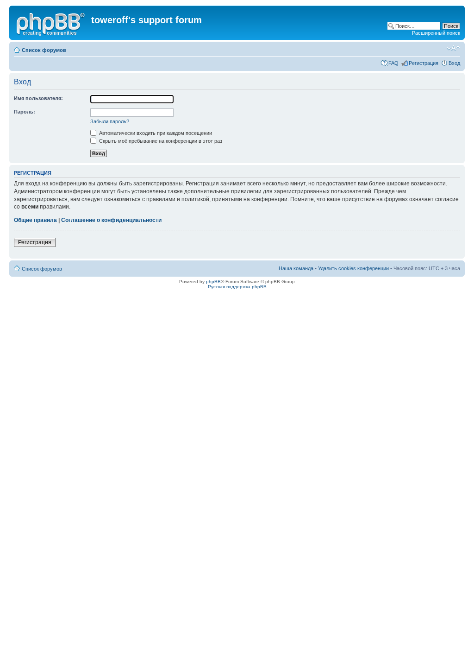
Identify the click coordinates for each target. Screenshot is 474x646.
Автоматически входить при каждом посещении (155, 133)
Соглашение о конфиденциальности (111, 220)
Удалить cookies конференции (353, 268)
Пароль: (24, 111)
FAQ (393, 63)
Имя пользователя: (38, 98)
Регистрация (423, 63)
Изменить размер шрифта (453, 48)
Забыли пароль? (109, 121)
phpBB (213, 281)
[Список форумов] (51, 23)
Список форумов (44, 50)
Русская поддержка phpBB (237, 286)
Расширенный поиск (436, 33)
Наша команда (296, 268)
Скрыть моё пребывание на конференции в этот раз (160, 141)
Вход (454, 63)
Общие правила (35, 220)
